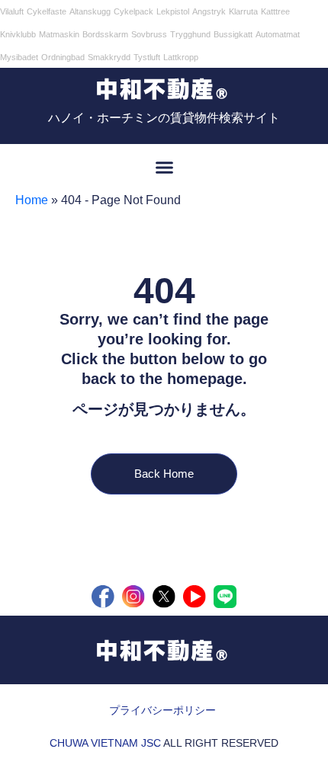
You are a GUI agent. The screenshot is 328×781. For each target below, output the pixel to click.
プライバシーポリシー (162, 710)
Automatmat (278, 34)
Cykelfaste (46, 11)
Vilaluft (12, 11)
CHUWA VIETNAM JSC (105, 743)
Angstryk (209, 11)
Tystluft (146, 57)
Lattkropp (180, 57)
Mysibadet (19, 57)
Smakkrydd (109, 57)
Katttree (275, 11)
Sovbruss (149, 34)
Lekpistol (172, 11)
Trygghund (190, 34)
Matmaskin (59, 34)
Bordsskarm (105, 34)
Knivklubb (18, 34)
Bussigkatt (233, 34)
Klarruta (243, 11)
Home (31, 200)
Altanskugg (90, 11)
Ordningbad (63, 57)
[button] (164, 167)
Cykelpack (133, 11)
